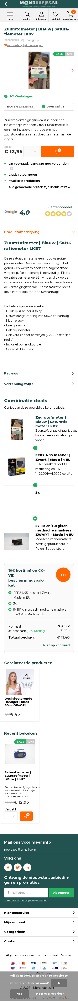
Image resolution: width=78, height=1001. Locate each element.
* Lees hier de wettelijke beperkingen (25, 900)
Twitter (18, 867)
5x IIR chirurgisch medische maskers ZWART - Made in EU (54, 530)
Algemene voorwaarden (23, 955)
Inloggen (41, 19)
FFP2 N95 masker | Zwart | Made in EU (53, 457)
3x (37, 493)
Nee (19, 993)
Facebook (8, 867)
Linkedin (27, 867)
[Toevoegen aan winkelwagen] (26, 816)
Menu (10, 19)
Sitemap (67, 955)
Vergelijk (33, 40)
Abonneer (61, 893)
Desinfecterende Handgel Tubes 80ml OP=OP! (18, 702)
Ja (59, 983)
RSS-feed (51, 955)
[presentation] (70, 70)
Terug (5, 4)
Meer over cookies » (50, 993)
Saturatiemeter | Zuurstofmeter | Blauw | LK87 (18, 775)
